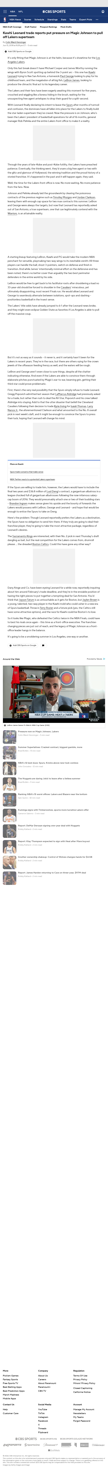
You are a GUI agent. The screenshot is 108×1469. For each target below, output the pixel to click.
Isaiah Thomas (78, 406)
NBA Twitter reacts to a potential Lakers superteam (32, 479)
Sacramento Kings (22, 536)
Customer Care (10, 1413)
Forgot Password (81, 1421)
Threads (42, 1428)
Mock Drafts (66, 27)
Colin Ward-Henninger (16, 42)
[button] (5, 11)
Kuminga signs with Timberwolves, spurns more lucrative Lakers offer (53, 810)
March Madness (11, 1394)
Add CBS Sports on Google (20, 51)
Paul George (67, 76)
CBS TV (42, 1391)
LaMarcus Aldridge (65, 394)
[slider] (54, 715)
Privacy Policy (80, 1379)
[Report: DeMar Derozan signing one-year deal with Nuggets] (9, 831)
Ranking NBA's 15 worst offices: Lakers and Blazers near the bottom (52, 794)
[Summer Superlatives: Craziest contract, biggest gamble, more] (9, 752)
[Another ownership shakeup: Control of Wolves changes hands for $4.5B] (9, 862)
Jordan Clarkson (86, 197)
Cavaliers (66, 287)
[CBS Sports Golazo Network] (76, 1438)
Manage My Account (83, 1409)
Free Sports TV (10, 1383)
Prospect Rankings (48, 27)
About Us (43, 1375)
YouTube (42, 1409)
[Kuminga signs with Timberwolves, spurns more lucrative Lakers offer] (9, 815)
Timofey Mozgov (62, 197)
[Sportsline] (32, 1444)
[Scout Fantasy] (98, 1444)
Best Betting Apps (12, 1387)
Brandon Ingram (18, 503)
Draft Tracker (31, 27)
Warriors (12, 213)
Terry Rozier (46, 608)
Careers (42, 1379)
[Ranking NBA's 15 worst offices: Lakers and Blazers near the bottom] (9, 799)
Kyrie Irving (60, 406)
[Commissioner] (69, 1444)
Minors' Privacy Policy (84, 1383)
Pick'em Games (10, 1375)
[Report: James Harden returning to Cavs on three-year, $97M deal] (9, 878)
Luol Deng (52, 491)
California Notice (82, 1392)
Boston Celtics (40, 544)
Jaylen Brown (89, 599)
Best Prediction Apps (13, 1391)
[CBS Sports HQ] (48, 1438)
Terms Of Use (80, 1375)
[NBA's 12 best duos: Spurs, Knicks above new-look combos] (9, 768)
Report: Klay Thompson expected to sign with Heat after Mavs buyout (54, 841)
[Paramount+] (50, 1444)
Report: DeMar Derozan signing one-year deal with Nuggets (49, 825)
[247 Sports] (12, 1444)
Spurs (69, 105)
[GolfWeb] (54, 1450)
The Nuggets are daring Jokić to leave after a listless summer (49, 778)
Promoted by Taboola (94, 659)
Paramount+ (44, 1387)
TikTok (41, 1413)
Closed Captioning (82, 1388)
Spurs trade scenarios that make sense (26, 472)
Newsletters (79, 1413)
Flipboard (43, 1432)
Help (5, 1409)
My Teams (78, 1417)
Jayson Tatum (26, 599)
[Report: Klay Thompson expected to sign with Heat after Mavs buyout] (9, 847)
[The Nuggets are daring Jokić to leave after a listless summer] (9, 784)
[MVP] (84, 1444)
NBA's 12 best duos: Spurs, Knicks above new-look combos (48, 763)
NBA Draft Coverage (12, 27)
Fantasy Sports (10, 1379)
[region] (54, 694)
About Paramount (47, 1383)
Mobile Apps (9, 1398)
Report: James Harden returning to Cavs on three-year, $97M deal (52, 872)
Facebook (43, 1421)
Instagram (43, 1417)
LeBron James (71, 80)
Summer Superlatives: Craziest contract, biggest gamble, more (50, 747)
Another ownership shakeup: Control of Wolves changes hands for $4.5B (55, 857)
